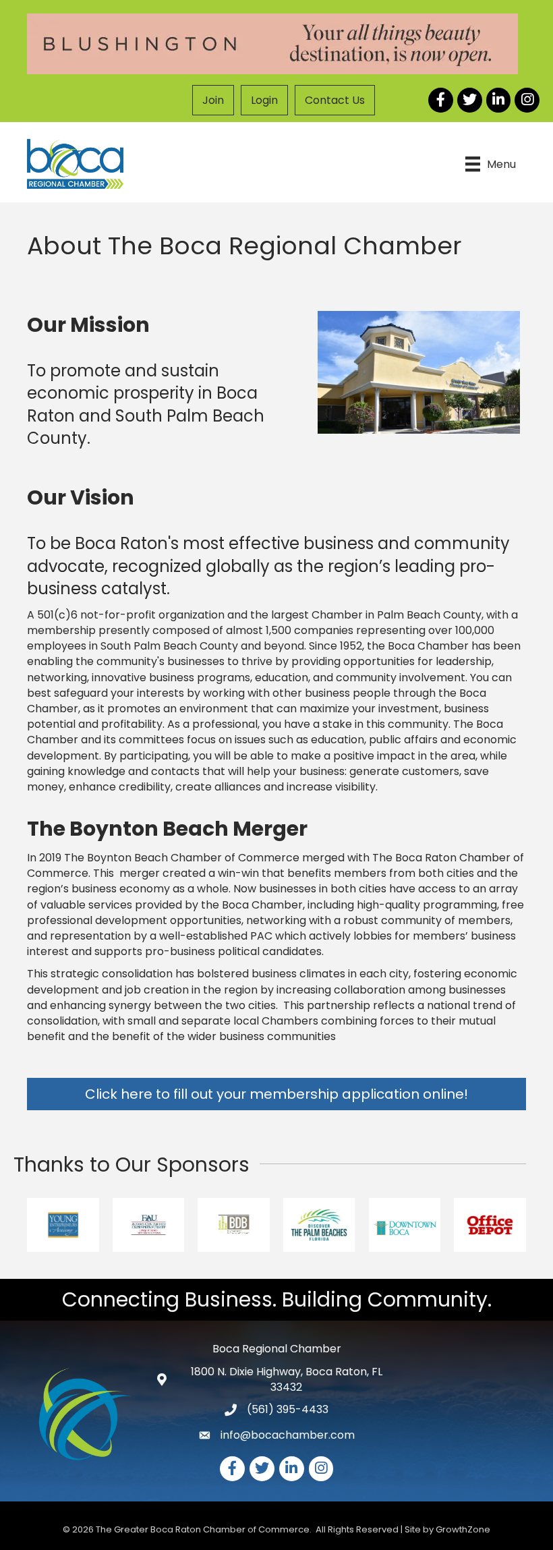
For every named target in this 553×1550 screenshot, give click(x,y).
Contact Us (335, 100)
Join (213, 100)
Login (264, 100)
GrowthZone (463, 1529)
